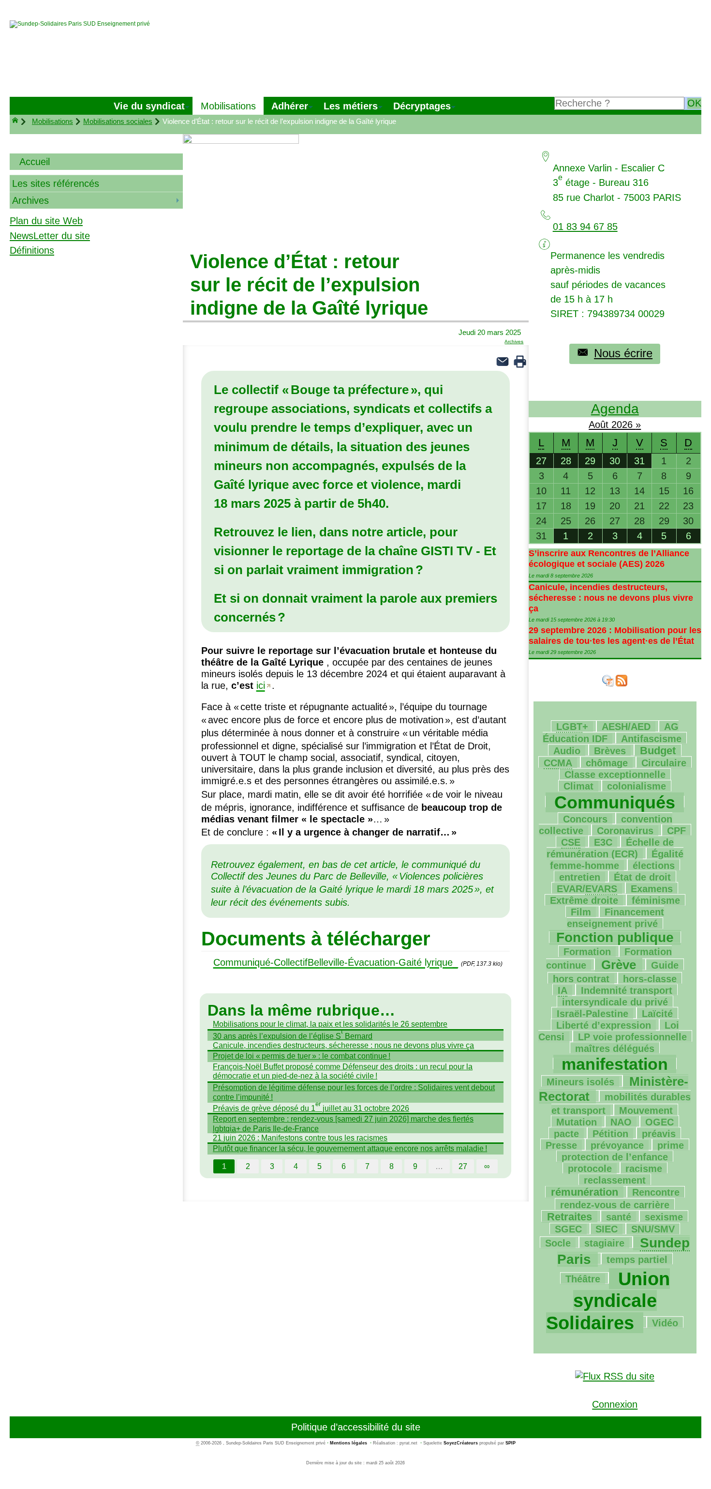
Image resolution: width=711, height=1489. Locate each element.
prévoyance (617, 1145)
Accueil (34, 161)
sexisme (664, 1217)
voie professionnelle (632, 1037)
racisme (643, 1168)
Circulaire (663, 763)
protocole (590, 1168)
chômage (607, 763)
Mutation (576, 1122)
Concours (585, 819)
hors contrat (581, 978)
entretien (579, 877)
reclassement (615, 1180)
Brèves (610, 750)
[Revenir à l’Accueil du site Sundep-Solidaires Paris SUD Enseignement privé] (80, 24)
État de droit (642, 877)
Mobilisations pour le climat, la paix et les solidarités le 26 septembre (330, 1023)
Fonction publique (615, 937)
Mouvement (646, 1110)
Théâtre (582, 1279)
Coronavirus (625, 830)
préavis (659, 1133)
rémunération (584, 1192)
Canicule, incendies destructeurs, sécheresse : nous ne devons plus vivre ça (343, 1045)
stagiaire (604, 1243)
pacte (566, 1133)
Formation (587, 951)
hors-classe (650, 978)
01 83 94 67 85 (585, 226)
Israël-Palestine (592, 1013)
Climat (578, 786)
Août (600, 424)
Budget (658, 750)
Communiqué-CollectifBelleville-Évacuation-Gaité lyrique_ (335, 962)
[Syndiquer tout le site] (614, 1375)
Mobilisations (52, 121)
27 (463, 1166)
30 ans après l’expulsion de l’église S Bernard (292, 1035)
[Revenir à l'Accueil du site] (19, 121)
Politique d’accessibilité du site (355, 1427)
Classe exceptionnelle (615, 774)
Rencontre (656, 1192)
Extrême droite (584, 900)
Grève (618, 964)
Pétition (610, 1133)
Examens (652, 888)
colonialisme (636, 786)
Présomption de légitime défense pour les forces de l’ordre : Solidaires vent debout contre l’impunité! (354, 1092)
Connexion (614, 1404)
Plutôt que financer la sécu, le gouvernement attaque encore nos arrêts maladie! (350, 1148)
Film (581, 912)
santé (618, 1217)
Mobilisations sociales (117, 121)
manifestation (615, 1064)
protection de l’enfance (615, 1157)
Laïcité (657, 1013)
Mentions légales (348, 1443)
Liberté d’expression (603, 1025)
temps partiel (637, 1259)
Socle (558, 1243)
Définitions (32, 250)
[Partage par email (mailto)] (502, 360)
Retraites (569, 1217)
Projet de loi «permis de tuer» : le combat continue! (301, 1055)
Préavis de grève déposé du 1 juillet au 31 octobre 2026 (311, 1107)
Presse (561, 1145)
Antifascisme (651, 738)
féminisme (656, 900)
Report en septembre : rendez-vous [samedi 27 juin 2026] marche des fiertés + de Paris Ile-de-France (343, 1123)
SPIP (510, 1443)
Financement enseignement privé (616, 918)
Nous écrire (623, 353)
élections (654, 865)
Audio (566, 750)
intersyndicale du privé (615, 1002)
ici (260, 685)
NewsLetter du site (50, 235)
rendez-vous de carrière (614, 1205)
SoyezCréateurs (461, 1443)
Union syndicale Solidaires (608, 1301)
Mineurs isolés (580, 1082)
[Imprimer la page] (520, 360)
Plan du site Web (46, 220)
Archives (513, 341)
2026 (623, 424)
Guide (665, 965)
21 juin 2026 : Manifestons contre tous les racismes (300, 1137)
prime (670, 1145)
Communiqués (614, 802)
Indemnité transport (626, 990)
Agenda (615, 408)
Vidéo (665, 1323)
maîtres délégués (614, 1048)
